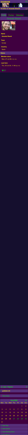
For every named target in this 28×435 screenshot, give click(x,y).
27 (14, 419)
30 (26, 419)
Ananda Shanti (14, 18)
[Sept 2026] (26, 400)
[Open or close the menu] (26, 1)
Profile (3, 15)
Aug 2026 (14, 400)
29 (22, 419)
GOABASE (5, 1)
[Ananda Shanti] (5, 5)
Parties (11, 15)
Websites (19, 15)
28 (18, 419)
